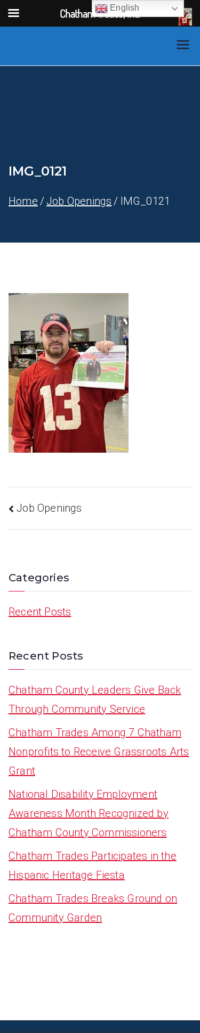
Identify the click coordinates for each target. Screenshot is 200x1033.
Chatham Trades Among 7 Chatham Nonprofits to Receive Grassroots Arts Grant (99, 751)
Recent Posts (40, 611)
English (124, 7)
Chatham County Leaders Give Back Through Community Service (95, 699)
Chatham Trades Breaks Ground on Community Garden (93, 908)
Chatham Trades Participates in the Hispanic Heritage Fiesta (93, 865)
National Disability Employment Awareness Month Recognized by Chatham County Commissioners (89, 813)
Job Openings (49, 508)
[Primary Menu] (182, 46)
